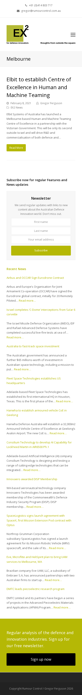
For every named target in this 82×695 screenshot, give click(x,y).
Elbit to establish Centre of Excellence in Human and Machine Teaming (39, 87)
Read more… (27, 300)
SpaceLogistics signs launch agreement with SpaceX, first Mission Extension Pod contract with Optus (39, 520)
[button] (73, 34)
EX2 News (17, 107)
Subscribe (41, 250)
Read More (16, 148)
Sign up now (41, 659)
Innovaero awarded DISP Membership (32, 479)
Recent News (16, 269)
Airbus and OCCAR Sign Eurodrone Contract (35, 278)
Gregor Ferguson (51, 103)
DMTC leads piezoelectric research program (36, 589)
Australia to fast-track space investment (33, 346)
